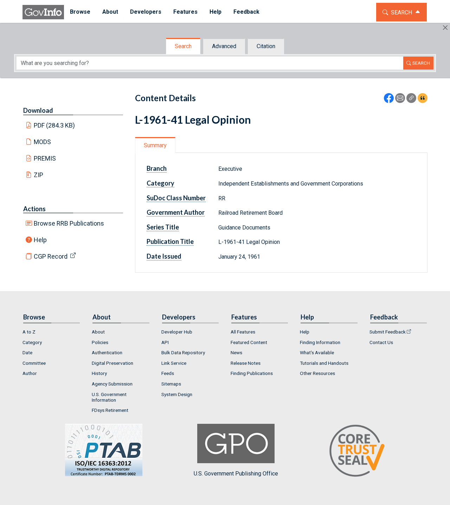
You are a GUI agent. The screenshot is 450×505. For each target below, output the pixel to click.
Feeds (167, 373)
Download (38, 110)
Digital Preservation (112, 363)
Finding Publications (252, 373)
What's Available (317, 352)
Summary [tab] (155, 145)
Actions (34, 209)
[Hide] (445, 27)
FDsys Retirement (110, 410)
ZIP (38, 175)
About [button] (110, 11)
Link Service (173, 363)
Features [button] (185, 11)
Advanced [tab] (224, 46)
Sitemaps (171, 384)
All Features (243, 332)
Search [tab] (183, 46)
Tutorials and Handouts (324, 363)
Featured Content (249, 342)
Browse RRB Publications (69, 223)
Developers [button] (145, 11)
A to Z (29, 332)
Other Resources (317, 373)
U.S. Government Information (109, 397)
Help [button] (215, 11)
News (236, 352)
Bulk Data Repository (183, 352)
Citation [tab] (266, 46)
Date (27, 352)
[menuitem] (80, 12)
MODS (42, 141)
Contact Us (381, 342)
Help (40, 240)
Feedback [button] (246, 11)
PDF (54, 125)
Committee (34, 363)
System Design (176, 394)
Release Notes (246, 363)
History (99, 373)
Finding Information (320, 342)
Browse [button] (80, 11)
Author (29, 373)
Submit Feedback (387, 332)
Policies (100, 342)
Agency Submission (112, 384)
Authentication (107, 352)
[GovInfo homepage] (43, 12)
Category (32, 342)
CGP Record (51, 256)
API (165, 342)
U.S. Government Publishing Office (236, 473)
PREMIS (45, 158)
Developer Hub (176, 332)
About (98, 332)
